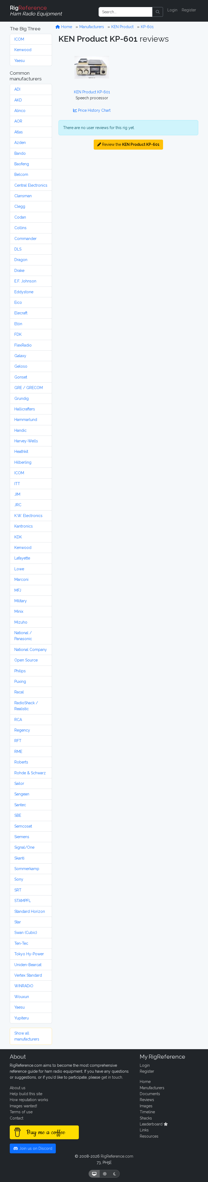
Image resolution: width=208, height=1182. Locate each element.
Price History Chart (93, 110)
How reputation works (29, 1100)
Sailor (19, 783)
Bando (20, 153)
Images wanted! (23, 1106)
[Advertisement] (165, 73)
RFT (17, 741)
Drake (19, 270)
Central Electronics (30, 185)
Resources (149, 1136)
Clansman (23, 196)
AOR (18, 121)
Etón (18, 324)
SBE (17, 815)
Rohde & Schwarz (30, 773)
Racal (19, 692)
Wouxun (21, 997)
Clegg (19, 206)
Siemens (21, 837)
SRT (17, 890)
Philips (20, 671)
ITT (17, 484)
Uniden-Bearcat (27, 965)
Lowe (19, 569)
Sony (18, 879)
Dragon (20, 260)
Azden (20, 142)
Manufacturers (91, 27)
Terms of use (21, 1112)
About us (17, 1088)
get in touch (111, 1077)
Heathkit (21, 451)
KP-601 (147, 27)
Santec (20, 805)
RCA (18, 719)
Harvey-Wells (26, 441)
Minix (18, 611)
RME (18, 751)
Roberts (21, 762)
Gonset (20, 377)
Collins (20, 228)
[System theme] (94, 1173)
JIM (17, 494)
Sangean (21, 794)
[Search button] (157, 12)
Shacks (146, 1118)
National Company (30, 649)
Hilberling (22, 462)
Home (66, 27)
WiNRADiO (23, 986)
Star (17, 922)
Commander (25, 238)
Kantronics (23, 526)
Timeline (147, 1112)
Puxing (20, 681)
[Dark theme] (114, 1173)
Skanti (19, 858)
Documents (150, 1094)
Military (20, 601)
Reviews (147, 1100)
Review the (130, 144)
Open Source (26, 660)
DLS (17, 249)
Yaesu (19, 60)
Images (146, 1106)
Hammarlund (25, 419)
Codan (20, 217)
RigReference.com (117, 1156)
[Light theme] (105, 1173)
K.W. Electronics (28, 515)
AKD (18, 100)
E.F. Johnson (25, 281)
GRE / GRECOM (28, 388)
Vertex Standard (28, 975)
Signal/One (24, 847)
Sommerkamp (26, 869)
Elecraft (20, 313)
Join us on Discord (35, 1148)
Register (189, 10)
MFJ (17, 590)
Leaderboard (152, 1124)
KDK (18, 537)
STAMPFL (22, 900)
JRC (17, 505)
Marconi (21, 579)
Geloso (20, 366)
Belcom (21, 174)
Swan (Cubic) (25, 932)
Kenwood (22, 50)
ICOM (19, 39)
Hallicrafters (24, 409)
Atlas (18, 132)
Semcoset (23, 826)
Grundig (21, 398)
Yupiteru (21, 1018)
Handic (20, 430)
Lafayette (22, 558)
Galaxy (20, 356)
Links (144, 1130)
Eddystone (23, 292)
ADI (17, 89)
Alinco (19, 110)
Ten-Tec (21, 943)
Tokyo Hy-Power (29, 954)
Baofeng (21, 164)
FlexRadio (23, 345)
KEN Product (122, 27)
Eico (18, 302)
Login (172, 10)
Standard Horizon (29, 911)
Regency (22, 730)
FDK (18, 334)
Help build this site (26, 1094)
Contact (16, 1118)
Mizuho (20, 622)
